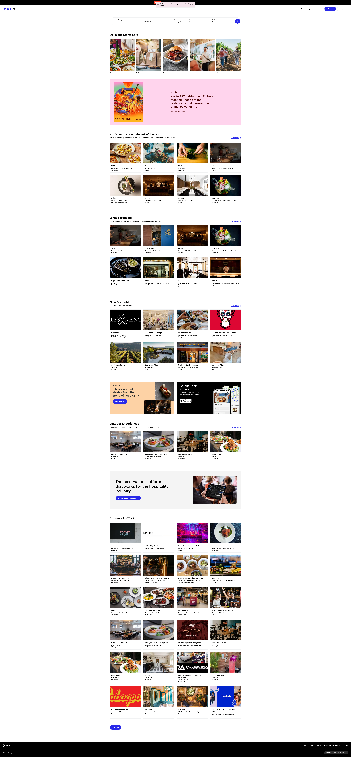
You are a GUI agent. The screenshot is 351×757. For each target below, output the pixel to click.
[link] (125, 158)
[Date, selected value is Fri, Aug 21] (185, 21)
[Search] (237, 21)
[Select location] (170, 21)
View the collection (178, 112)
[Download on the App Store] (193, 401)
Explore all (235, 138)
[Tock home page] (7, 9)
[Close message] (192, 5)
